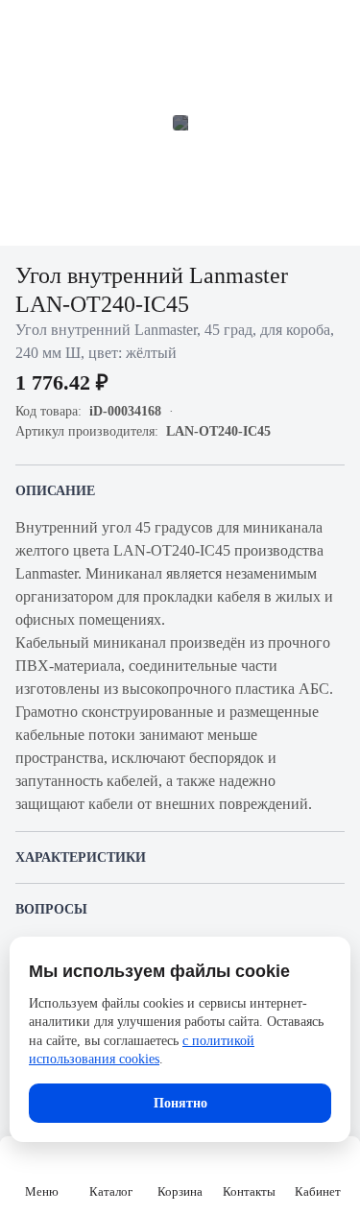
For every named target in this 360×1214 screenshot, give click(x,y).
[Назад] (27, 27)
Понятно (180, 1103)
